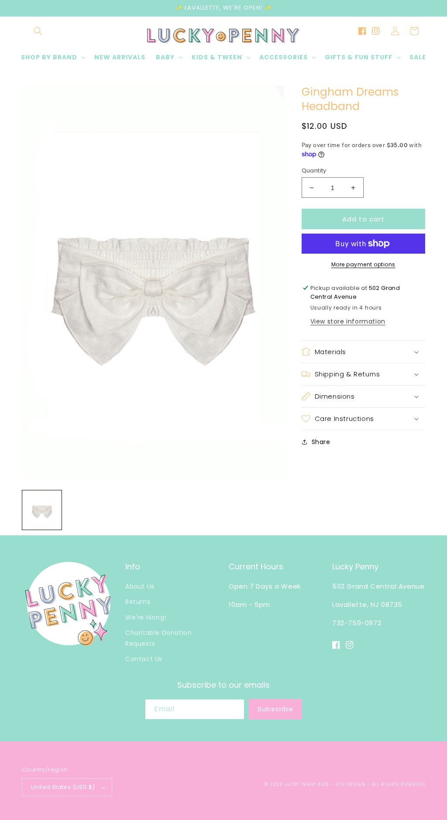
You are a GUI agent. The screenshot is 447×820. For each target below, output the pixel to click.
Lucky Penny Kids (307, 784)
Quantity (314, 170)
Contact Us (143, 659)
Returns (137, 601)
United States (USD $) (63, 787)
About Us (140, 586)
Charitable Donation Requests (158, 638)
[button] (38, 31)
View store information (347, 321)
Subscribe (275, 708)
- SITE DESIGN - (350, 784)
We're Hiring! (145, 617)
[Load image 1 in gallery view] (42, 510)
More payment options (363, 264)
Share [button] (321, 442)
